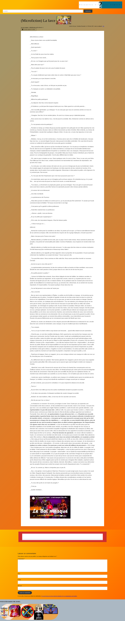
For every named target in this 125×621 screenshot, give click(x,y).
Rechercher (88, 11)
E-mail (19, 579)
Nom (19, 573)
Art (103, 26)
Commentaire (21, 558)
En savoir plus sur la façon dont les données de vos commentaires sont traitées (59, 596)
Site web (20, 585)
